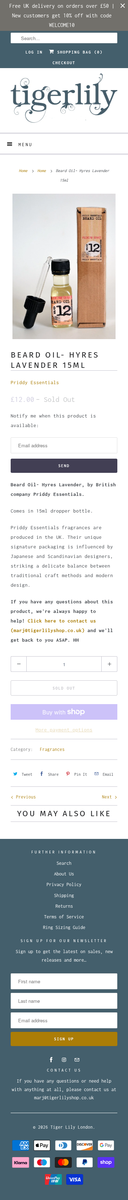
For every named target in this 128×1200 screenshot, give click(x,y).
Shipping (64, 895)
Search (64, 863)
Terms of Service (64, 916)
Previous (25, 797)
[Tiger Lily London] (64, 100)
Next (108, 797)
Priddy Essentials (35, 382)
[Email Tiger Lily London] (76, 1059)
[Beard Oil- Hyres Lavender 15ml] (64, 266)
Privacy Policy (64, 884)
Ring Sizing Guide (64, 927)
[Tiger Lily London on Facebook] (51, 1059)
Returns (64, 906)
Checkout (64, 63)
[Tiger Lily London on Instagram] (64, 1059)
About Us (64, 874)
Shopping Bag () (78, 52)
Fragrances (52, 749)
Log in (34, 52)
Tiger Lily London (71, 1127)
